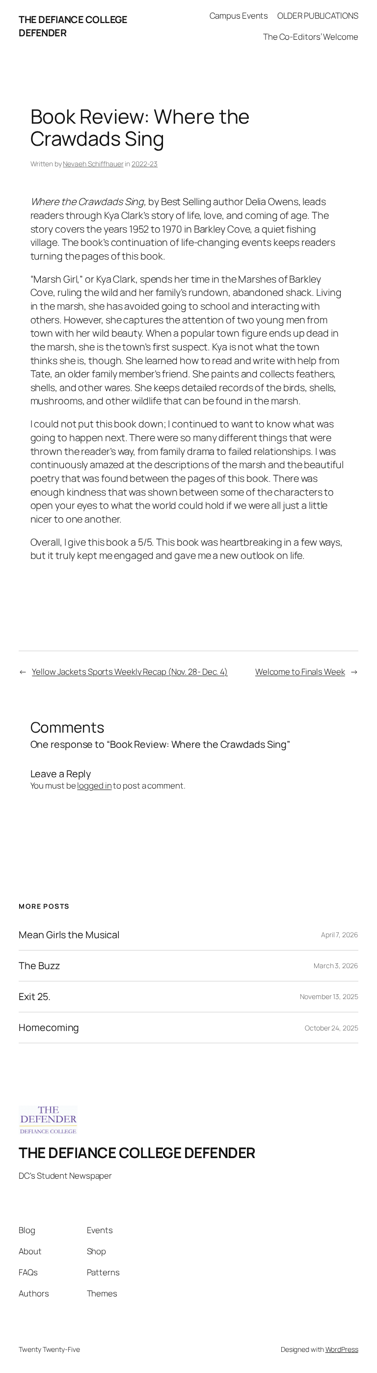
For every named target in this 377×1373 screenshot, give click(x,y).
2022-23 (145, 163)
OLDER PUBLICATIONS (317, 15)
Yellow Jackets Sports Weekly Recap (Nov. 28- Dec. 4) (130, 671)
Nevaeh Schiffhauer (93, 163)
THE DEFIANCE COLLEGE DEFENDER (137, 1152)
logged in (94, 785)
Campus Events (239, 15)
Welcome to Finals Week (300, 671)
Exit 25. (34, 996)
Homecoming (49, 1027)
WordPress (341, 1349)
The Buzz (39, 965)
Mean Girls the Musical (69, 934)
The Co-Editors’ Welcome (310, 36)
